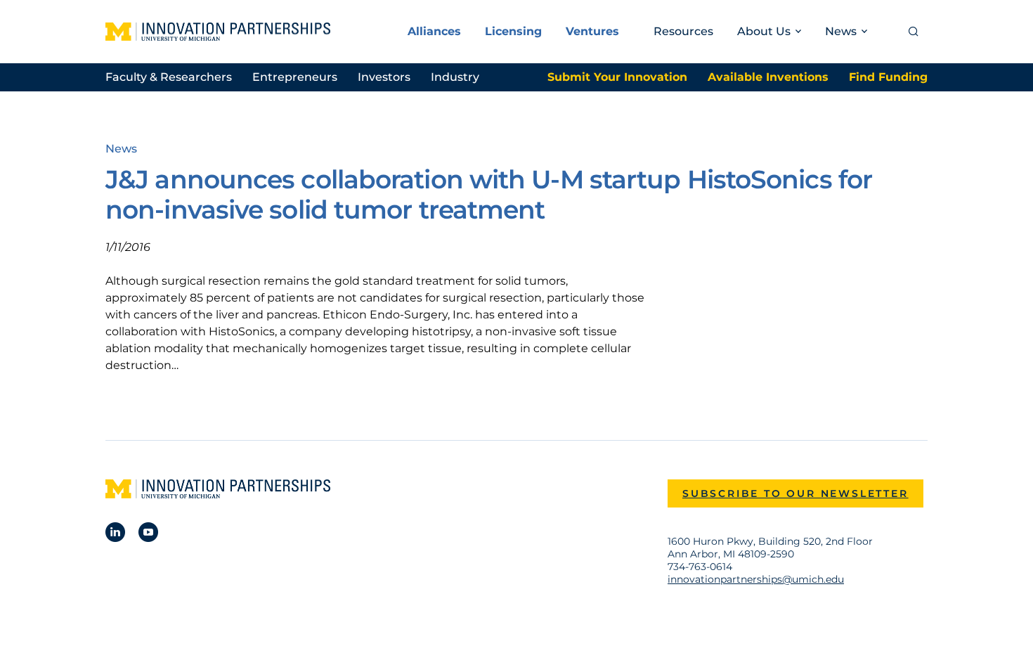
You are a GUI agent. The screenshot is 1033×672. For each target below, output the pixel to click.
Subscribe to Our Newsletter (795, 493)
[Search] (913, 32)
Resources (683, 31)
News (121, 148)
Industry (455, 77)
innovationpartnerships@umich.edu (756, 579)
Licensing (513, 31)
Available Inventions (768, 77)
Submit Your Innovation (617, 77)
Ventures (592, 31)
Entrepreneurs (294, 77)
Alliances (434, 31)
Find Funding (888, 77)
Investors (384, 77)
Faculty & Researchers (168, 77)
